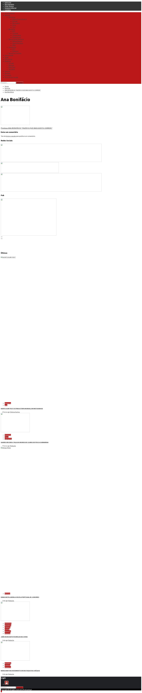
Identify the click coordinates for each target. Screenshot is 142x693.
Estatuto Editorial (10, 8)
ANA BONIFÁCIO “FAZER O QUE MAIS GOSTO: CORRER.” (26, 128)
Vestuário (12, 69)
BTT (13, 31)
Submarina (8, 439)
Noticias (7, 15)
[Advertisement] (59, 244)
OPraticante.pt (10, 13)
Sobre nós (8, 2)
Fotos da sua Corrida (11, 77)
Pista (14, 25)
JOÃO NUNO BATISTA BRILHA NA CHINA (14, 637)
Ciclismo (15, 33)
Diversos (11, 65)
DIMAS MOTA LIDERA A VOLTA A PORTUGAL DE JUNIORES (20, 597)
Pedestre (15, 51)
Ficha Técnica (9, 6)
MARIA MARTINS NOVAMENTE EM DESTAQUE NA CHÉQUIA (20, 671)
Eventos (7, 71)
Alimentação (9, 55)
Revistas (7, 73)
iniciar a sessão (11, 136)
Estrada (14, 21)
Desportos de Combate (16, 39)
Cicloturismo (16, 35)
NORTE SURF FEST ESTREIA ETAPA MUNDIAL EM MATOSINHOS (22, 408)
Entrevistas (8, 59)
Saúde (7, 57)
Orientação (12, 47)
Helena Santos (15, 412)
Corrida (7, 629)
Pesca (7, 437)
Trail (13, 27)
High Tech (12, 67)
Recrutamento (9, 4)
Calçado (11, 63)
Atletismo (12, 17)
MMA (14, 45)
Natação (7, 633)
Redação (13, 446)
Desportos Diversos (15, 53)
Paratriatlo (16, 23)
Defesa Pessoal (17, 41)
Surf (6, 405)
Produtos (8, 61)
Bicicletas (12, 29)
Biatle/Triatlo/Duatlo (19, 19)
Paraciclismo (16, 37)
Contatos (8, 10)
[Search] (1, 81)
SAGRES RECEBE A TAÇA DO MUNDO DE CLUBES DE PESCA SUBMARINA (24, 442)
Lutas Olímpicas (17, 43)
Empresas (8, 75)
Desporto (8, 403)
